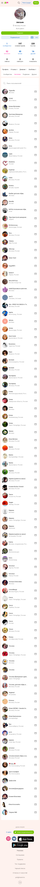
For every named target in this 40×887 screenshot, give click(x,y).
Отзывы (14, 69)
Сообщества (7, 74)
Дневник (23, 69)
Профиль (5, 69)
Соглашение (20, 855)
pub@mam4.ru (20, 877)
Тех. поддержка (20, 864)
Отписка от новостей (20, 873)
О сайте (8, 832)
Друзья (34, 74)
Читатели (17, 74)
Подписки (26, 74)
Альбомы (32, 69)
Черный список (20, 868)
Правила (20, 859)
